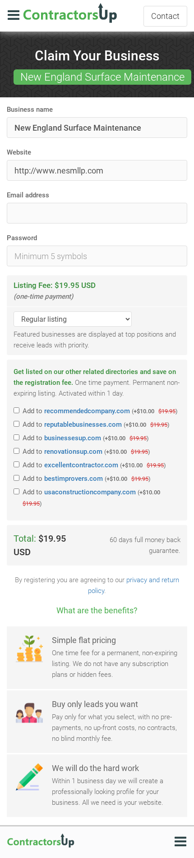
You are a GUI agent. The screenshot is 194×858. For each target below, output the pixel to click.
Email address (28, 195)
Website (19, 152)
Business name (30, 109)
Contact (165, 16)
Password (22, 238)
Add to (100, 411)
